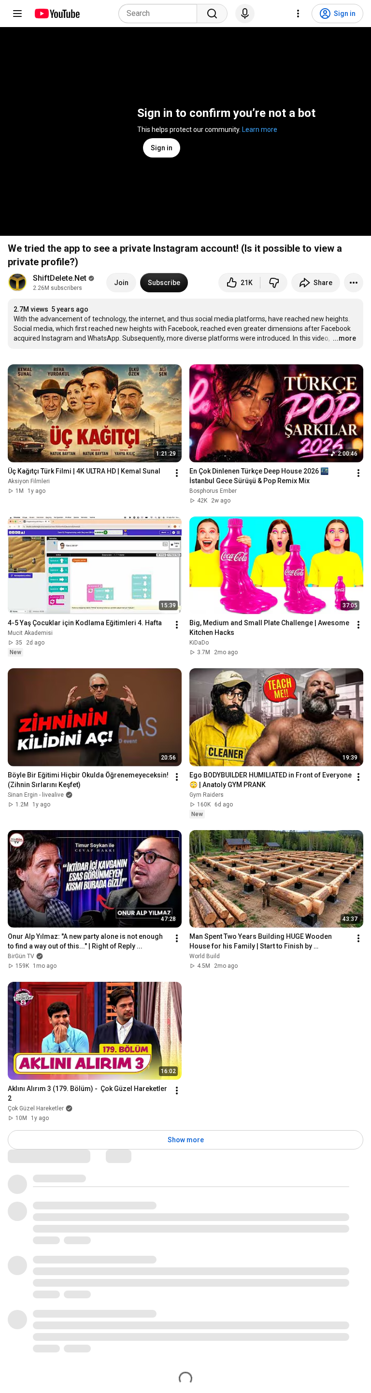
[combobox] (161, 13)
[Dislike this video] (273, 282)
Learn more (259, 129)
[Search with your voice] (245, 13)
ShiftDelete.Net (59, 278)
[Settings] (298, 13)
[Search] (212, 13)
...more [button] (344, 338)
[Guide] (17, 13)
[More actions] (353, 282)
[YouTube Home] (56, 13)
